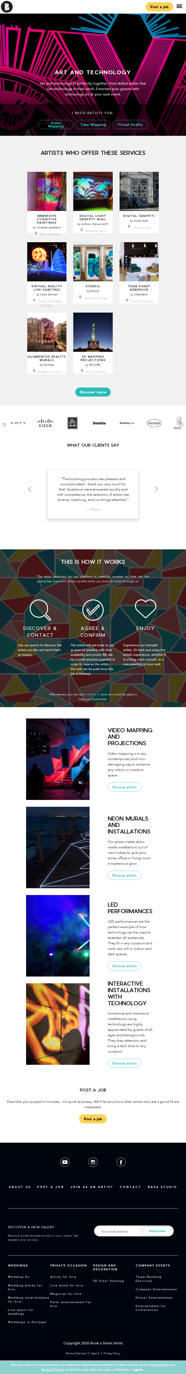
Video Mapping (56, 124)
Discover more (93, 392)
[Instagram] (93, 1170)
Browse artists (125, 787)
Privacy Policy (112, 1353)
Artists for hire (63, 1276)
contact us (93, 694)
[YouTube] (65, 1170)
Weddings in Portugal (27, 1322)
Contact (131, 1186)
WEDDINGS (18, 1265)
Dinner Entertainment (154, 1297)
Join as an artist (92, 1186)
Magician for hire (66, 1293)
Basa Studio (162, 1186)
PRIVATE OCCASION (68, 1265)
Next (181, 425)
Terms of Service (76, 1353)
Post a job (159, 7)
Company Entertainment (156, 1289)
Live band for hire (66, 1285)
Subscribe (157, 1231)
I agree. (138, 1369)
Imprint (95, 1353)
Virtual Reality (130, 124)
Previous (4, 425)
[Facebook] (121, 1170)
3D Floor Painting (108, 1280)
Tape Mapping (93, 124)
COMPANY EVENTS (153, 1265)
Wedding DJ (19, 1276)
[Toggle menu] (179, 7)
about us (20, 1186)
